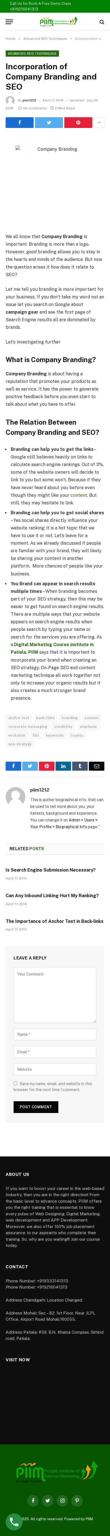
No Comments (35, 108)
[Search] (101, 21)
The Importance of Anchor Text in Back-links (55, 921)
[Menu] (9, 21)
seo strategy (20, 744)
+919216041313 (24, 9)
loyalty (77, 735)
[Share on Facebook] (20, 122)
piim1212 (29, 100)
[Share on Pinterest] (78, 122)
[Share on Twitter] (49, 122)
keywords (55, 735)
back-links (45, 718)
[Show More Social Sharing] (99, 122)
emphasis (88, 726)
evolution (17, 735)
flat (36, 735)
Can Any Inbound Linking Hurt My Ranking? (52, 895)
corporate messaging (27, 726)
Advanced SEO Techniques (32, 53)
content (79, 495)
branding (70, 718)
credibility (63, 726)
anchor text (18, 718)
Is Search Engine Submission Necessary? (51, 870)
